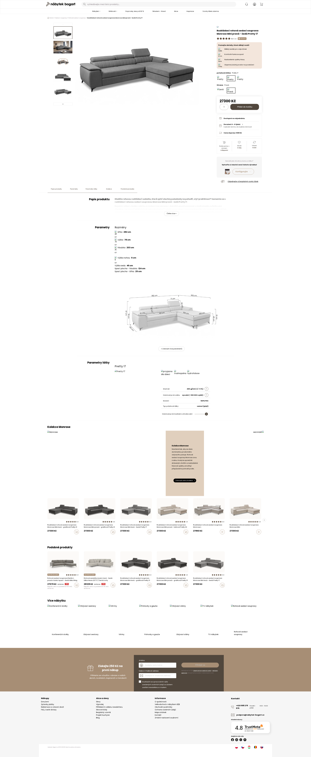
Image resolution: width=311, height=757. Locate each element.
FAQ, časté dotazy (48, 709)
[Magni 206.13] (48, 590)
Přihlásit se (200, 665)
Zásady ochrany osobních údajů (202, 670)
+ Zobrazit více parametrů (171, 349)
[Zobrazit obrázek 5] (62, 90)
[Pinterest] (244, 739)
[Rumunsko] (255, 747)
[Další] (62, 104)
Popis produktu (56, 189)
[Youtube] (240, 739)
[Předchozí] (62, 24)
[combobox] (158, 4)
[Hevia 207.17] (87, 590)
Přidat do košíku (244, 106)
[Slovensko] (261, 747)
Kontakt (158, 715)
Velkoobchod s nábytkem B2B (167, 704)
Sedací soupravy (61, 18)
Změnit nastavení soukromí (166, 717)
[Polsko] (236, 747)
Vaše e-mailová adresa (149, 671)
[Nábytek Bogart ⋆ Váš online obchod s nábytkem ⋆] (60, 4)
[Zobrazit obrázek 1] (62, 32)
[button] (239, 125)
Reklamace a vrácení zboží (52, 707)
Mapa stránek (160, 712)
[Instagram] (236, 739)
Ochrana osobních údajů (165, 709)
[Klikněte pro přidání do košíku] (76, 531)
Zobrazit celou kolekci (184, 480)
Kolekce (109, 189)
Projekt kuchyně (103, 715)
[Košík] (261, 4)
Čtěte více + (172, 213)
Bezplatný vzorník (103, 712)
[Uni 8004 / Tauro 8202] (50, 590)
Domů (51, 18)
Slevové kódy (101, 709)
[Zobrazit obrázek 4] (62, 76)
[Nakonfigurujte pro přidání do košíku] (222, 531)
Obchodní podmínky (163, 707)
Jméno (142, 660)
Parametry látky (91, 189)
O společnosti (160, 701)
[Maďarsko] (249, 747)
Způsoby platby (47, 704)
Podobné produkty (127, 189)
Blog (98, 717)
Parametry (74, 189)
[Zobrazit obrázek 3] (62, 61)
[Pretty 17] (231, 78)
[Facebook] (232, 739)
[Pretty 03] (241, 78)
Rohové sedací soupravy (77, 18)
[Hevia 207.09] (84, 590)
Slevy (98, 701)
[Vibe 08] (89, 590)
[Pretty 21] (221, 78)
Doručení (45, 701)
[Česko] (242, 747)
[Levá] (221, 90)
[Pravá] (231, 90)
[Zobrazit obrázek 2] (62, 47)
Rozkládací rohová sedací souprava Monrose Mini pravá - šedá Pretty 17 (115, 18)
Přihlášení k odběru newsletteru (109, 707)
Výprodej (100, 704)
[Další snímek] (264, 520)
